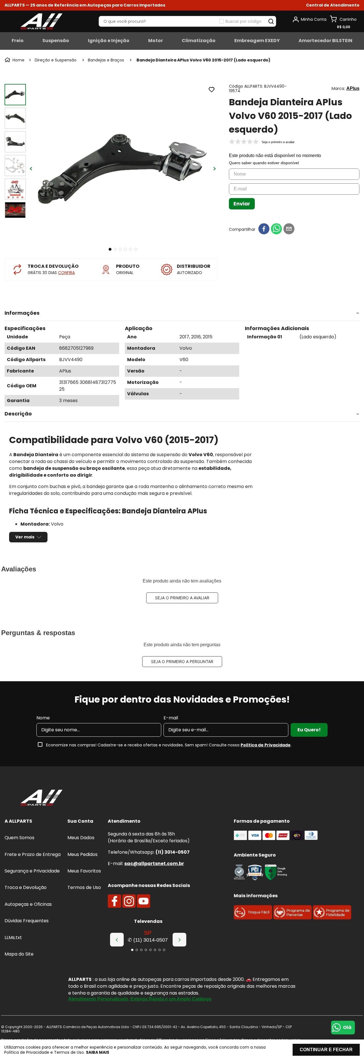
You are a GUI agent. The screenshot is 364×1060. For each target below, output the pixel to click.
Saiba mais (97, 1052)
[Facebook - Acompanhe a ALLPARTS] (114, 901)
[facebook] (264, 229)
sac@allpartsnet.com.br (154, 863)
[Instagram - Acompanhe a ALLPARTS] (129, 901)
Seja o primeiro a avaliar (182, 597)
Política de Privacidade (266, 745)
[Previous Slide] (117, 939)
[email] (289, 229)
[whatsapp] (276, 229)
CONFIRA (66, 272)
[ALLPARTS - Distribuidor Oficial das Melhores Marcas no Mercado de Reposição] (41, 798)
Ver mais (24, 537)
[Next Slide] (179, 939)
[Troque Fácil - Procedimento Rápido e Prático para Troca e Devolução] (253, 917)
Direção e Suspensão (55, 60)
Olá (347, 1027)
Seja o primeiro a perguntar (182, 661)
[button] (332, 5)
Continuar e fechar (326, 1049)
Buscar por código (243, 21)
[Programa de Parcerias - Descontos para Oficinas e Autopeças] (292, 917)
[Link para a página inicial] (15, 60)
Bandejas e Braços (106, 60)
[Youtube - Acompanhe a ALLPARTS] (143, 901)
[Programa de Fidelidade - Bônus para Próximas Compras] (332, 917)
